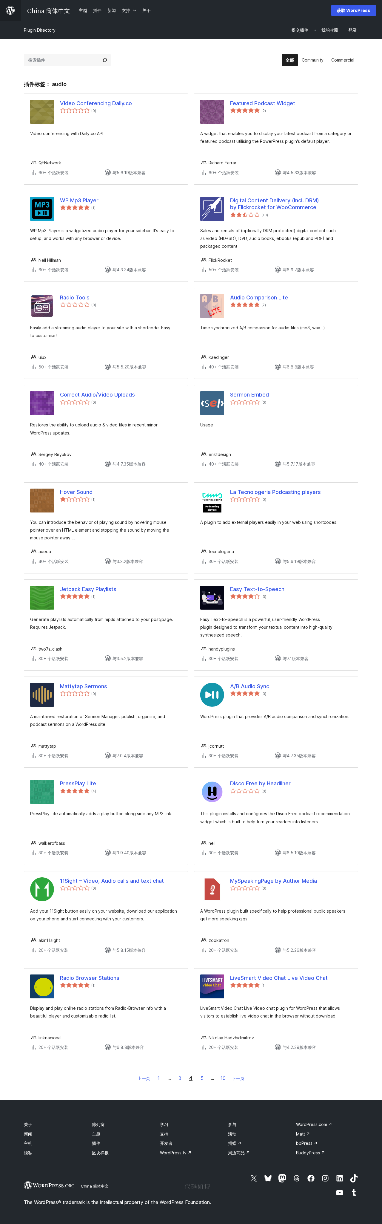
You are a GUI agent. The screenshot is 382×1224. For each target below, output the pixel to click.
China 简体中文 (95, 1186)
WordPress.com (314, 1124)
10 (223, 1078)
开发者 (166, 1143)
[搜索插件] (105, 60)
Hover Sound (76, 492)
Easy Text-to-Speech (257, 589)
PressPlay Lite (78, 783)
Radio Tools (75, 297)
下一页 (238, 1078)
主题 (96, 1133)
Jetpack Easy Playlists (88, 589)
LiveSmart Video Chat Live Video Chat (279, 978)
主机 (28, 1143)
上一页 (144, 1078)
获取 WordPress (353, 10)
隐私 (28, 1152)
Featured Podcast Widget (262, 103)
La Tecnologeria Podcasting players (275, 492)
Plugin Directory (40, 30)
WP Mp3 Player (79, 200)
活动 (232, 1133)
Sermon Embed (249, 394)
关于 (28, 1124)
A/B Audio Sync (249, 686)
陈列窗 (98, 1124)
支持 (164, 1133)
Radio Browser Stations (89, 978)
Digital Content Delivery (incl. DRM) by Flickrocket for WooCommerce (274, 203)
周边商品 (239, 1152)
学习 (164, 1124)
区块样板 (100, 1152)
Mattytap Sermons (83, 686)
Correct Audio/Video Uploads (97, 394)
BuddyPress (310, 1152)
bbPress (307, 1143)
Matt (303, 1133)
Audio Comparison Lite (259, 297)
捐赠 (234, 1143)
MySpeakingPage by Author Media (273, 881)
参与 (232, 1124)
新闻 (28, 1133)
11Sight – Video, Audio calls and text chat (112, 881)
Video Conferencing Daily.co (96, 103)
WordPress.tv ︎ (176, 1152)
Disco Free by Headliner (260, 783)
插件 (96, 1143)
